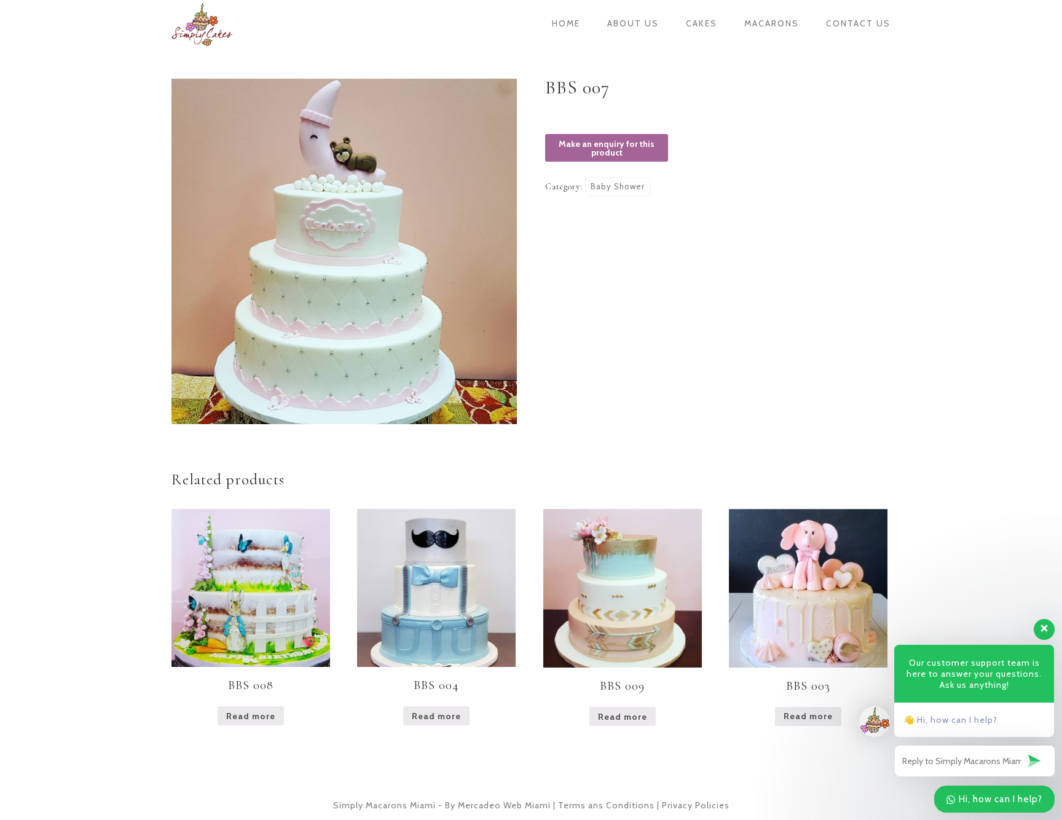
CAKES (701, 23)
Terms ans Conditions (606, 805)
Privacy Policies (696, 805)
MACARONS (771, 23)
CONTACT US (858, 23)
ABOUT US (633, 23)
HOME (566, 23)
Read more (250, 716)
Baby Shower (618, 186)
